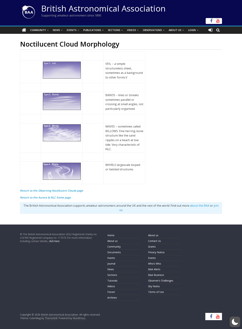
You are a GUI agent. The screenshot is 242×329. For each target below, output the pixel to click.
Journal (111, 263)
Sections (114, 30)
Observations (152, 30)
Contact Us (154, 241)
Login (192, 30)
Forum (111, 292)
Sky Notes (154, 286)
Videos (131, 30)
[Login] (210, 30)
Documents (114, 252)
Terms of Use (156, 292)
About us (112, 241)
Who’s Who (154, 263)
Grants (152, 246)
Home (110, 235)
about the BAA (199, 206)
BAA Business (156, 275)
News (56, 30)
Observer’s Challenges (160, 280)
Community (38, 30)
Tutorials (112, 280)
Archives (112, 297)
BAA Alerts (154, 269)
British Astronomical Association (103, 8)
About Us (175, 30)
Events (71, 30)
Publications (92, 30)
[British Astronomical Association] (24, 30)
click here (54, 241)
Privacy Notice (156, 252)
